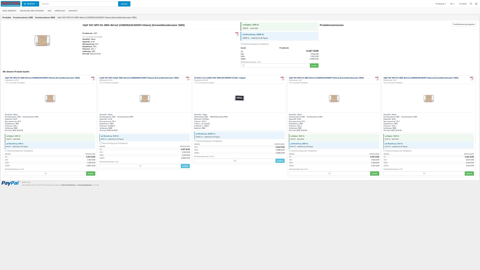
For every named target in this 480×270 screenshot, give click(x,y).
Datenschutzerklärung (68, 185)
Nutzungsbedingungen (85, 185)
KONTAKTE (73, 11)
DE (451, 4)
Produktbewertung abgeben (464, 24)
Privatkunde (440, 4)
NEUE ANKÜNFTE (9, 11)
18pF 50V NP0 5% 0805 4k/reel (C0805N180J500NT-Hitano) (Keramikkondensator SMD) (421, 78)
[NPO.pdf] (237, 34)
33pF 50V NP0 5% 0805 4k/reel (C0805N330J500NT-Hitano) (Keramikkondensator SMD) (42, 78)
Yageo (204, 115)
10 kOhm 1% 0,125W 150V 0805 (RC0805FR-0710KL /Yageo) (220, 78)
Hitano (93, 39)
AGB (49, 11)
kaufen (314, 65)
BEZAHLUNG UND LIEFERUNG (32, 11)
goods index (26, 182)
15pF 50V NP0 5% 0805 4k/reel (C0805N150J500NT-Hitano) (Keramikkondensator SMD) (326, 78)
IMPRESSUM (60, 11)
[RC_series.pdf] (283, 79)
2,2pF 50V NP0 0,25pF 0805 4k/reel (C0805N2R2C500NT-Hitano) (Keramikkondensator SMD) (139, 78)
